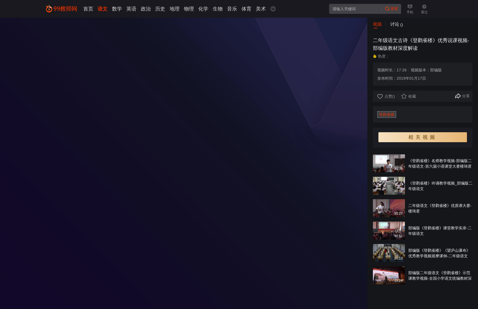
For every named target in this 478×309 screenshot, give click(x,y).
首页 (88, 9)
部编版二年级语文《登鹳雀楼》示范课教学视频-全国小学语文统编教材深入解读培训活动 (440, 278)
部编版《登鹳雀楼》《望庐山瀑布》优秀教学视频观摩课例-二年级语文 (439, 253)
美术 (261, 9)
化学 (203, 9)
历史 (160, 9)
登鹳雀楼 (386, 114)
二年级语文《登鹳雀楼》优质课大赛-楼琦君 (440, 208)
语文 (103, 9)
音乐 (232, 9)
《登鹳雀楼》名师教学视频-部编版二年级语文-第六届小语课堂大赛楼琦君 (440, 163)
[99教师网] (61, 8)
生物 (218, 9)
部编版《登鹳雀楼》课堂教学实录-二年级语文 (440, 231)
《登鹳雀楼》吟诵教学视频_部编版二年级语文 (440, 186)
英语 (131, 9)
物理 (189, 9)
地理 (175, 9)
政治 (146, 9)
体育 (246, 9)
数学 (117, 9)
